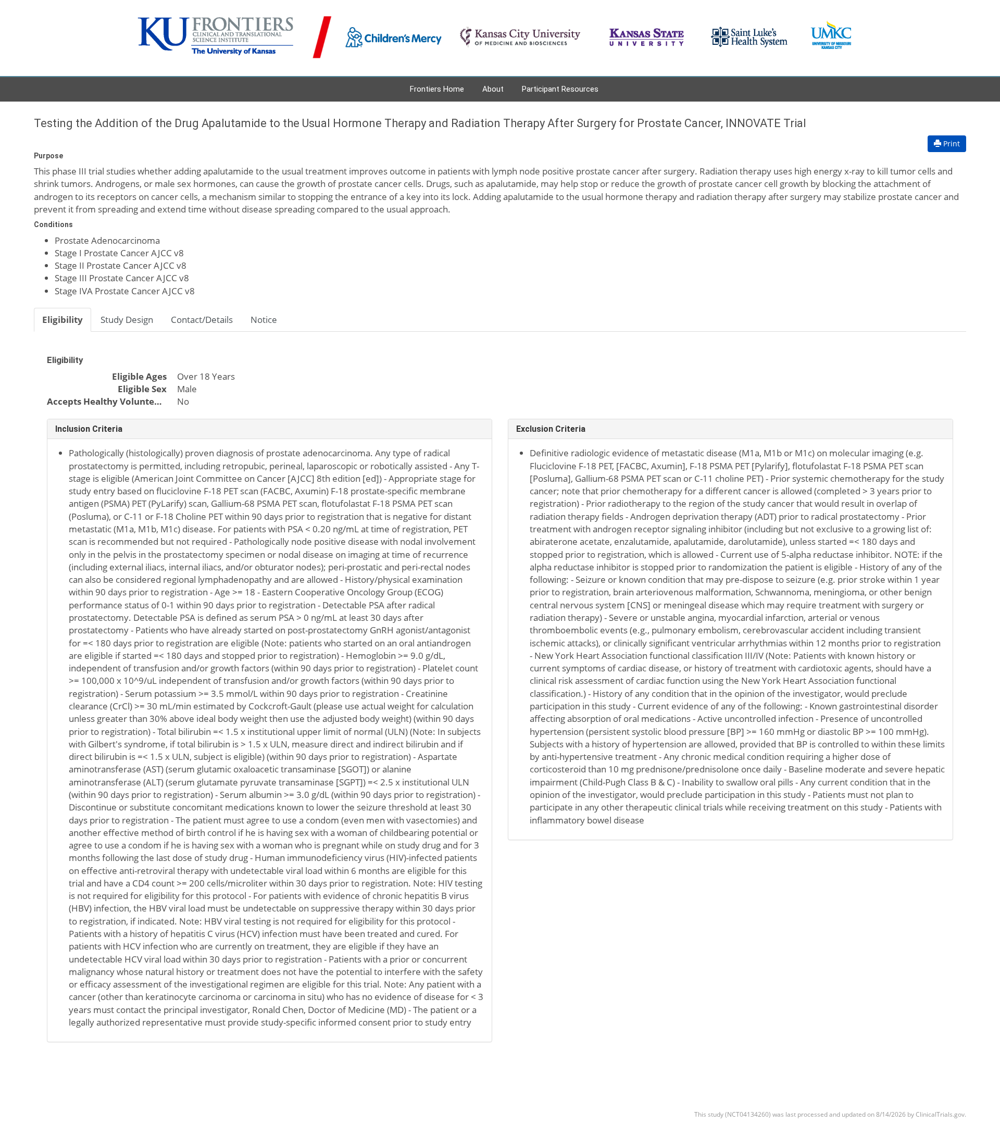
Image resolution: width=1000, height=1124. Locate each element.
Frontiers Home (437, 89)
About (493, 89)
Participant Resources (560, 89)
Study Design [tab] (127, 320)
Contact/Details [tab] (202, 320)
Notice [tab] (264, 320)
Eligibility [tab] (62, 320)
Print (950, 143)
